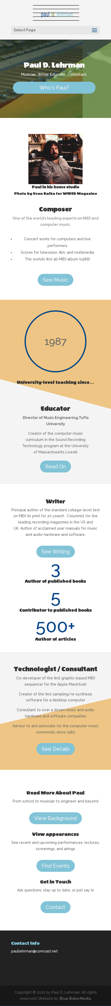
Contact (55, 907)
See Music (55, 280)
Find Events (56, 866)
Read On (55, 466)
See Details (56, 749)
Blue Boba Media (75, 998)
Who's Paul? (54, 88)
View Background (55, 818)
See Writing (56, 552)
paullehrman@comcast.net (34, 951)
